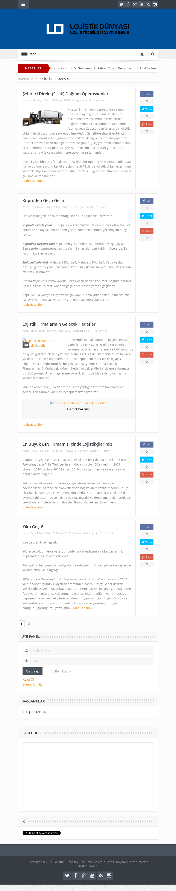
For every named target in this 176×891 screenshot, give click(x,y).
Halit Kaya (37, 100)
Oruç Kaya (37, 207)
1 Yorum (99, 100)
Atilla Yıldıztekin (40, 450)
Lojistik (87, 100)
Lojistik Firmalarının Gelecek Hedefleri (60, 324)
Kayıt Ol (28, 679)
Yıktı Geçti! (33, 527)
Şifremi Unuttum (34, 684)
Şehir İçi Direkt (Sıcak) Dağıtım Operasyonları (66, 94)
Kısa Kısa (60, 68)
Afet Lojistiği (91, 533)
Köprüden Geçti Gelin (43, 200)
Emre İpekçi (38, 330)
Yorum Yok (100, 330)
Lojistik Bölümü (36, 712)
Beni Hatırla (63, 671)
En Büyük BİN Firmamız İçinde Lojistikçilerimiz (67, 444)
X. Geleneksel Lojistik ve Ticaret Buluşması (103, 68)
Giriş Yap (32, 671)
